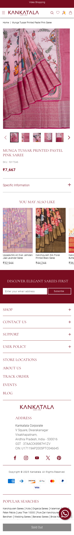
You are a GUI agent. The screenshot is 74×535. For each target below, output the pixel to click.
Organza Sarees (40, 508)
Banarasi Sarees (41, 516)
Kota (28, 508)
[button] (52, 13)
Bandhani (7, 516)
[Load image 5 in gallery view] (60, 137)
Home (6, 22)
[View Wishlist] (57, 12)
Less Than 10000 (26, 512)
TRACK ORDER (16, 376)
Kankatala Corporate (29, 425)
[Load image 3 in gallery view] (37, 137)
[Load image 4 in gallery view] (48, 137)
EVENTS (10, 385)
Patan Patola (9, 512)
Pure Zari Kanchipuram (48, 512)
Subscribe (59, 291)
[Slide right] (71, 137)
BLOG (8, 393)
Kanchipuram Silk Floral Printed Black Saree (48, 256)
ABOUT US (12, 368)
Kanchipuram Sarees (13, 508)
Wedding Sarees (22, 516)
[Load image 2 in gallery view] (25, 137)
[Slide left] (4, 137)
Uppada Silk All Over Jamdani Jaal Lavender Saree (18, 256)
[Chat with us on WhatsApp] (65, 513)
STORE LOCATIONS (20, 359)
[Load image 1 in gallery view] (14, 137)
